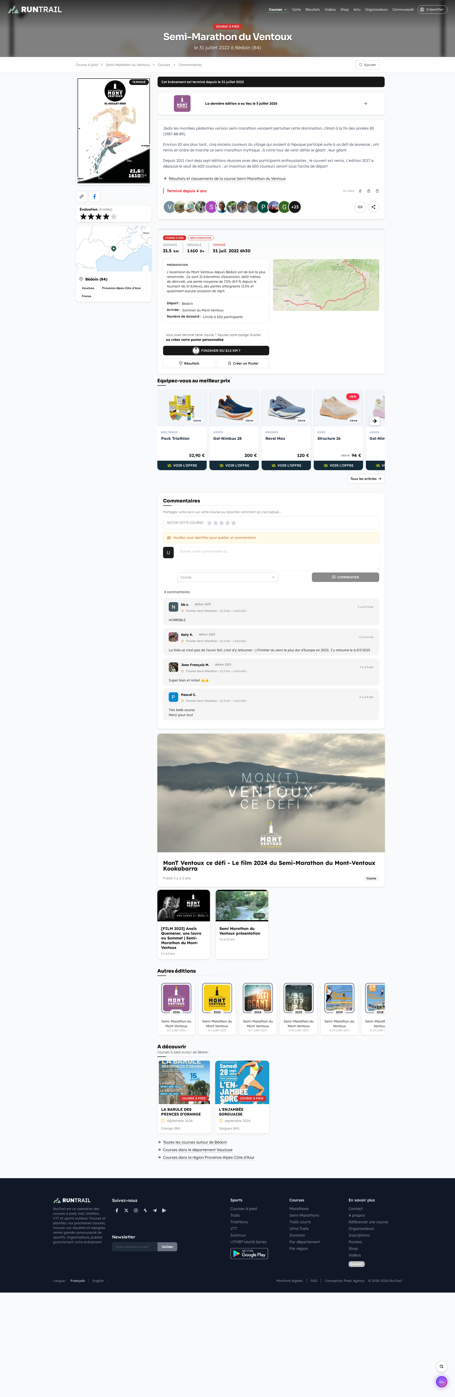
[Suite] (374, 421)
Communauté (403, 9)
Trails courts (300, 1221)
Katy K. (187, 635)
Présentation (177, 265)
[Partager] (373, 207)
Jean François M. (195, 665)
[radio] (83, 216)
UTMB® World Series (248, 1241)
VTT (233, 1228)
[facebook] (94, 196)
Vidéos (330, 9)
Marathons (299, 1208)
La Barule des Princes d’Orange (181, 1111)
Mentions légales (289, 1281)
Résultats (312, 9)
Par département (304, 1241)
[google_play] (164, 1210)
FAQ (314, 1281)
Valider (167, 1247)
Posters (355, 1241)
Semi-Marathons (304, 1215)
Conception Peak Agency (344, 1281)
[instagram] (136, 1210)
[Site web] (81, 196)
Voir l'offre (185, 465)
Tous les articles (363, 479)
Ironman (297, 1235)
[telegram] (154, 1210)
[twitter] (126, 1210)
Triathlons (239, 1221)
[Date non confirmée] (163, 1121)
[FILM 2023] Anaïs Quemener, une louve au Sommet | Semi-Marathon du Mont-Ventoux (181, 938)
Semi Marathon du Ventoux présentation (239, 931)
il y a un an (366, 637)
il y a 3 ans (366, 667)
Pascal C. (188, 695)
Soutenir (357, 1264)
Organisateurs (376, 9)
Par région (298, 1248)
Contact (356, 1208)
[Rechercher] (441, 1366)
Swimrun (238, 1235)
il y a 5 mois (365, 607)
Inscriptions (359, 1235)
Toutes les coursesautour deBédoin (195, 1142)
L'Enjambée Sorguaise (231, 1111)
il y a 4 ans (366, 697)
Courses (275, 9)
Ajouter (370, 65)
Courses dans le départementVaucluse (197, 1149)
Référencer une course (368, 1221)
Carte (296, 9)
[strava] (145, 1210)
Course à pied (87, 65)
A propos (357, 1215)
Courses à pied (243, 1208)
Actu (357, 9)
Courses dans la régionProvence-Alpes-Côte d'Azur (209, 1157)
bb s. (185, 604)
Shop (345, 9)
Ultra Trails (299, 1228)
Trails (235, 1215)
